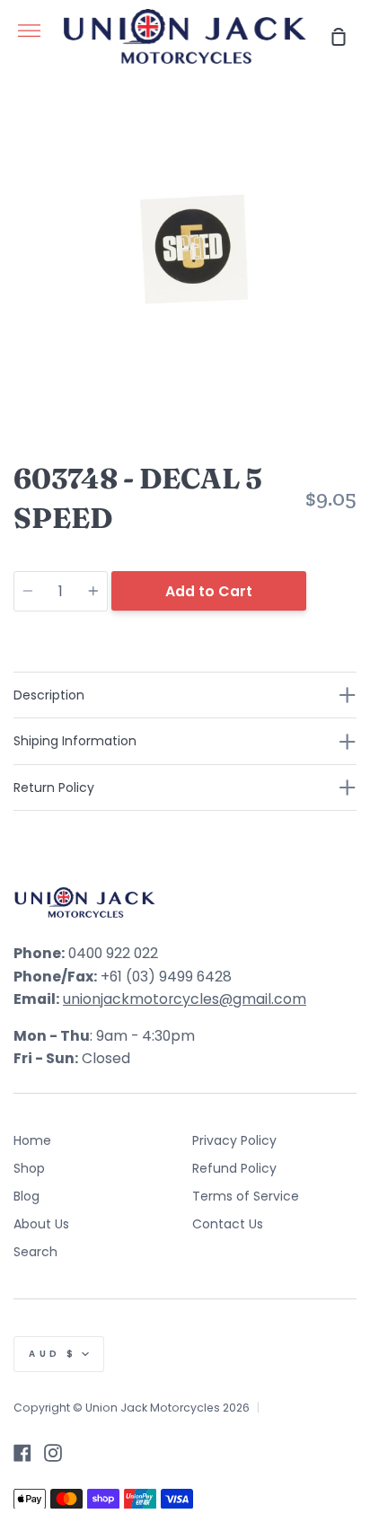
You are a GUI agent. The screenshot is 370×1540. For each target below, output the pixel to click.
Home (32, 1140)
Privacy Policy (234, 1140)
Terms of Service (245, 1196)
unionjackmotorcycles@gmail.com (184, 999)
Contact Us (227, 1224)
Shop (29, 1168)
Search (35, 1252)
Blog (26, 1196)
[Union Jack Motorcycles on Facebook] (22, 1453)
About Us (41, 1224)
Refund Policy (234, 1168)
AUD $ (53, 1353)
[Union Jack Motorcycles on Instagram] (53, 1453)
